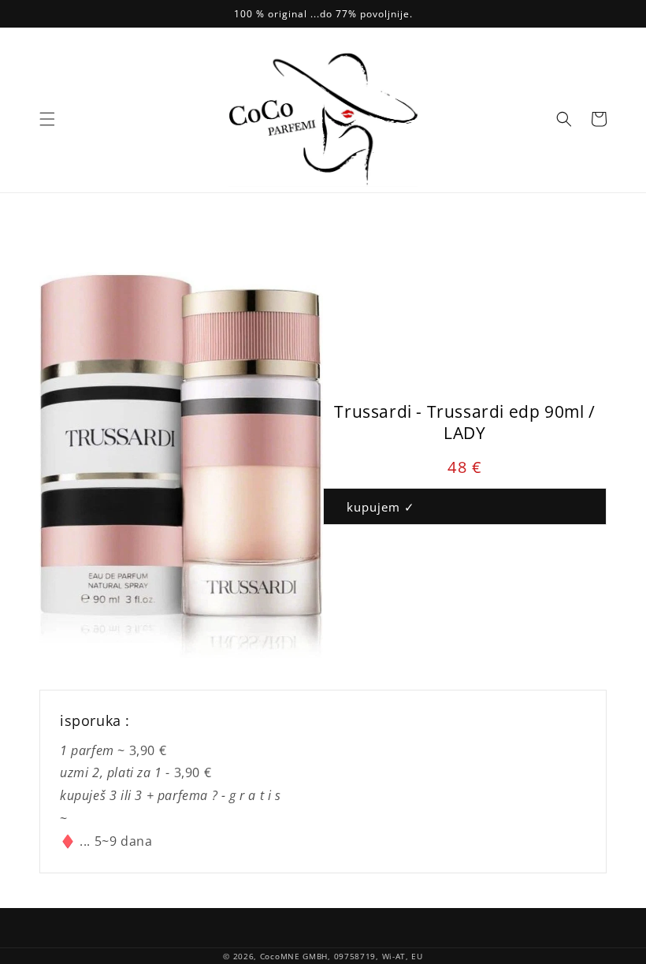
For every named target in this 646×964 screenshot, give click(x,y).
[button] (47, 119)
